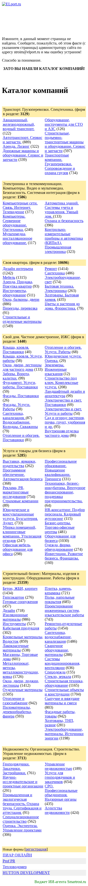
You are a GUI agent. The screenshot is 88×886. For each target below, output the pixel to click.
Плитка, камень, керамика (58, 590)
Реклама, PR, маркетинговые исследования (16, 492)
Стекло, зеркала (58, 676)
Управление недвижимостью (58, 766)
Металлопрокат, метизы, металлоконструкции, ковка (21, 670)
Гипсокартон (13, 597)
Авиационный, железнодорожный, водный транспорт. (19, 124)
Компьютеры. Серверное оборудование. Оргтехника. (15, 223)
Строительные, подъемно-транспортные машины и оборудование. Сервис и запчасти (65, 142)
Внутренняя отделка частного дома (62, 433)
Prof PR (9, 861)
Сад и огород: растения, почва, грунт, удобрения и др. (65, 422)
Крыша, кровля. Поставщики (16, 349)
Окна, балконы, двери (21, 299)
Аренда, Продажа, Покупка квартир (18, 284)
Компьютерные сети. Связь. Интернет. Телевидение (20, 207)
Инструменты (14, 624)
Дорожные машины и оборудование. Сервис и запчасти (23, 155)
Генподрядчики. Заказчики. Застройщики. (16, 768)
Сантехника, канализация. (14, 415)
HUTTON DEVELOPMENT (26, 873)
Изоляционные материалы (15, 617)
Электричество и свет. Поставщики (63, 402)
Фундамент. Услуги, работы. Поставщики (20, 385)
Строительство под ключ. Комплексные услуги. (61, 382)
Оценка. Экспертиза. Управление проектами (22, 828)
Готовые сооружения (20, 602)
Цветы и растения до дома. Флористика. (62, 306)
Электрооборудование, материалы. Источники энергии (64, 733)
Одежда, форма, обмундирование (59, 547)
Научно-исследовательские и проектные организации (23, 781)
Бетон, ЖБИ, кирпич (20, 588)
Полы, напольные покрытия (60, 599)
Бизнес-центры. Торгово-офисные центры (60, 527)
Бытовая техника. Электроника (59, 288)
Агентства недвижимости (57, 810)
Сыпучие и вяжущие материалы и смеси (62, 700)
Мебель (9, 277)
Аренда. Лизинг (16, 146)
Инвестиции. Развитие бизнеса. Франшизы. (64, 556)
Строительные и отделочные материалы (22, 319)
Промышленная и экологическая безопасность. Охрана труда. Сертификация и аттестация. (22, 804)
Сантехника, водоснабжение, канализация (58, 636)
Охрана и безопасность (64, 221)
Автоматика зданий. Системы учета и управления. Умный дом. (62, 209)
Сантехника (55, 273)
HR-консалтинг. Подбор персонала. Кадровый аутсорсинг (65, 514)
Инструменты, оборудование (15, 293)
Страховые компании (20, 501)
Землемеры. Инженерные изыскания (56, 369)
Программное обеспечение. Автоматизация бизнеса (23, 474)
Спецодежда (55, 672)
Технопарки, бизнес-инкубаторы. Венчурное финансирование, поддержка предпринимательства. (65, 492)
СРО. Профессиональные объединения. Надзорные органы (61, 792)
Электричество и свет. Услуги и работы (63, 411)
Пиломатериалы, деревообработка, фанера (17, 711)
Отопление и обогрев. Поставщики (21, 437)
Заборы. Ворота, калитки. (16, 376)
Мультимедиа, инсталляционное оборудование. (17, 238)
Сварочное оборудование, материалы (57, 650)
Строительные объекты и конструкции (64, 692)
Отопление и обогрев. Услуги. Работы (63, 349)
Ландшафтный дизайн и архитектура (65, 393)
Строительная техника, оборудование (64, 683)
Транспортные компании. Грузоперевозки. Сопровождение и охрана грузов (60, 164)
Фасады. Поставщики (21, 396)
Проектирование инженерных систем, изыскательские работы (64, 610)
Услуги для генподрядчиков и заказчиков (60, 777)
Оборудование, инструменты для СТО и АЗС (64, 124)
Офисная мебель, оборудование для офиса (18, 549)
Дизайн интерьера (18, 269)
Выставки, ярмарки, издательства (19, 463)
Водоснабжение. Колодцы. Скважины (20, 424)
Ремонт (51, 269)
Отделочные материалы (23, 690)
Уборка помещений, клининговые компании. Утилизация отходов (22, 534)
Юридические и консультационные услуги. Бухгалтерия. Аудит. (20, 516)
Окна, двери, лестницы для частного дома (22, 367)
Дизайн (9, 610)
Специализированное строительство (21, 819)
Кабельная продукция (21, 628)
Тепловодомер (15, 867)
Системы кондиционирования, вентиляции (62, 663)
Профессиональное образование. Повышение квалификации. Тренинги (61, 470)
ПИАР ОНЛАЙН (17, 855)
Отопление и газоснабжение (15, 700)
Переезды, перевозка (20, 308)
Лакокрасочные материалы (16, 648)
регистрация (36, 849)
